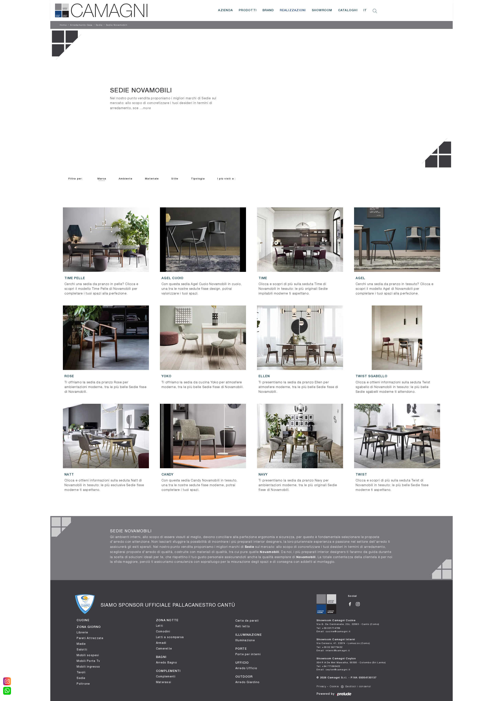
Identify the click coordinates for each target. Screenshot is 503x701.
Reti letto (242, 626)
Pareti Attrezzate (90, 638)
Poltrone (83, 683)
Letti (159, 625)
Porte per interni (248, 654)
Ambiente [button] (125, 179)
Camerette (164, 648)
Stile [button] (174, 179)
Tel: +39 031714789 (328, 628)
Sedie (99, 25)
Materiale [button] (152, 179)
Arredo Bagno (166, 662)
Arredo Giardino (247, 682)
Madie (81, 643)
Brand (268, 10)
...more (145, 108)
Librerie (82, 632)
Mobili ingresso (88, 666)
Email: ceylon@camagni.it (333, 669)
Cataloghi (348, 10)
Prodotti (248, 10)
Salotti (82, 649)
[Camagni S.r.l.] (101, 10)
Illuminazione (245, 640)
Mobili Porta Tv (88, 660)
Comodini (163, 631)
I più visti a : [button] (226, 179)
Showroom (322, 10)
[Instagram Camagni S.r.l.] (359, 604)
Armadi (161, 642)
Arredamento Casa (81, 25)
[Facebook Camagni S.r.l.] (352, 604)
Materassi (163, 682)
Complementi (166, 676)
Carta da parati (247, 620)
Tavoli (81, 672)
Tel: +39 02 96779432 (329, 647)
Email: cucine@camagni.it (333, 631)
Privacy (321, 686)
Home (63, 25)
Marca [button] (101, 179)
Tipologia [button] (198, 179)
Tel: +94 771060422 (328, 666)
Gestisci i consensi (358, 686)
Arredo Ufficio (246, 668)
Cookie (334, 686)
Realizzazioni (293, 10)
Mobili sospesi (88, 655)
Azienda (225, 10)
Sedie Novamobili (116, 25)
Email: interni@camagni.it (333, 650)
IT (365, 10)
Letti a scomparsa (170, 637)
